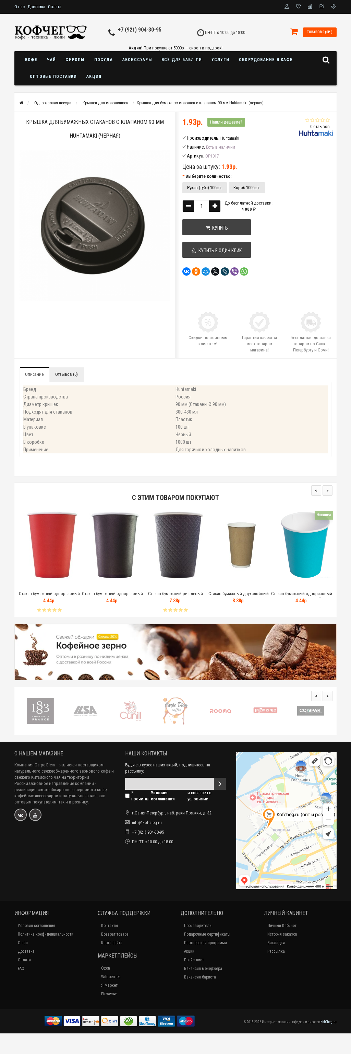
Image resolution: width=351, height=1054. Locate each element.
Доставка (36, 6)
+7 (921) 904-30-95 (139, 29)
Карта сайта (111, 942)
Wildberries (111, 976)
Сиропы (74, 59)
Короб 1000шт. (246, 187)
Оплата (54, 6)
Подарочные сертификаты (207, 934)
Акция (93, 76)
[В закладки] (49, 585)
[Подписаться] (220, 784)
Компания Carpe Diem (34, 764)
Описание (34, 374)
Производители (197, 925)
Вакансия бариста (200, 977)
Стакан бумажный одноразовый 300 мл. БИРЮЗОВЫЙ (301, 596)
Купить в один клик (219, 250)
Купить (219, 228)
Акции (189, 951)
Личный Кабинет (281, 925)
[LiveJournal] (225, 271)
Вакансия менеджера (203, 968)
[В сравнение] (65, 585)
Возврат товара (115, 934)
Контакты (109, 925)
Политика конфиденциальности (45, 934)
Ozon (105, 968)
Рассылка (276, 951)
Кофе (31, 59)
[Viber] (234, 271)
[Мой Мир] (206, 271)
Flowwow (109, 994)
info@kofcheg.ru (147, 822)
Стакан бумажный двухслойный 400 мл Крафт (238, 596)
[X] (215, 271)
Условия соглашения (36, 925)
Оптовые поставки (53, 76)
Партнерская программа (205, 942)
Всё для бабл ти (181, 59)
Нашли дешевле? (226, 122)
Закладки (276, 942)
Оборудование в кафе (266, 59)
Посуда (103, 59)
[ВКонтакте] (186, 271)
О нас (19, 6)
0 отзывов (320, 126)
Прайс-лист (194, 960)
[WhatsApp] (244, 271)
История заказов (282, 934)
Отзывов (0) (66, 374)
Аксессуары (137, 59)
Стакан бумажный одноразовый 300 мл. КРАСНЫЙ (49, 596)
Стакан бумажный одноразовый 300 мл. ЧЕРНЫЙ (112, 596)
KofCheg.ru (328, 1022)
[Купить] (33, 585)
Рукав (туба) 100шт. (204, 187)
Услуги (220, 59)
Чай (51, 59)
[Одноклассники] (196, 271)
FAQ (21, 968)
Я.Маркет (109, 985)
